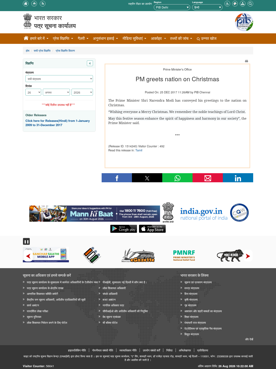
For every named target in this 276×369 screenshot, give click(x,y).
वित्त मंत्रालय (190, 293)
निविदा (169, 350)
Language (197, 2)
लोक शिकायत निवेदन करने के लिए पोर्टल (47, 322)
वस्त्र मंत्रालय (191, 288)
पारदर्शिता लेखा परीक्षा (37, 311)
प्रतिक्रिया (202, 350)
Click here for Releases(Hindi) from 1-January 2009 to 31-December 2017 (57, 123)
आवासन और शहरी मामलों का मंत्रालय (203, 311)
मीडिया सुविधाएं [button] (133, 38)
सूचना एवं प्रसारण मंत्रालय (198, 282)
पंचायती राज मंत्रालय (195, 322)
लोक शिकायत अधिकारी (114, 288)
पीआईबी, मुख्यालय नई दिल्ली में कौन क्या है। (125, 282)
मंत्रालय (29, 72)
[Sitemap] (242, 3)
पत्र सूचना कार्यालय (55, 25)
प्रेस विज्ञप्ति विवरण (65, 50)
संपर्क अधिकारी (110, 293)
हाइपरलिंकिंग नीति (77, 350)
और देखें (249, 339)
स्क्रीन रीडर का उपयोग (140, 3)
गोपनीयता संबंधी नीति (102, 350)
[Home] (26, 38)
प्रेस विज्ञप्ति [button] (61, 38)
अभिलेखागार (185, 350)
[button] (227, 3)
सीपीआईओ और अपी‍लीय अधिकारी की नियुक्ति (125, 311)
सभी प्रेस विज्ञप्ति (42, 50)
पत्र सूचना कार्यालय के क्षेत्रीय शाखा (45, 288)
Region (157, 2)
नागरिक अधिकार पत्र (113, 305)
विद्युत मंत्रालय (191, 334)
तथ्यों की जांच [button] (179, 38)
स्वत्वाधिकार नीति (128, 350)
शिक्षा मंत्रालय (191, 316)
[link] (94, 212)
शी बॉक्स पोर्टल (110, 322)
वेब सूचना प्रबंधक (112, 316)
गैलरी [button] (81, 38)
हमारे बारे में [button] (37, 38)
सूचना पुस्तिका (34, 316)
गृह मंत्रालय (190, 305)
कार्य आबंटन (33, 305)
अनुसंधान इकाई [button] (103, 38)
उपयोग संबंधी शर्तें (151, 350)
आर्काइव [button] (156, 38)
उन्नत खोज (208, 38)
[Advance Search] (250, 3)
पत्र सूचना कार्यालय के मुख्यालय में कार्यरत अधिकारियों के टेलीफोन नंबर (62, 282)
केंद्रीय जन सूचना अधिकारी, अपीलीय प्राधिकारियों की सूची (56, 299)
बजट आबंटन (109, 299)
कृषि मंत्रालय (191, 299)
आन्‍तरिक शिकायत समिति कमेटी (42, 293)
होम (27, 50)
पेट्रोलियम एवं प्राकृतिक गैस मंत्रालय (203, 328)
